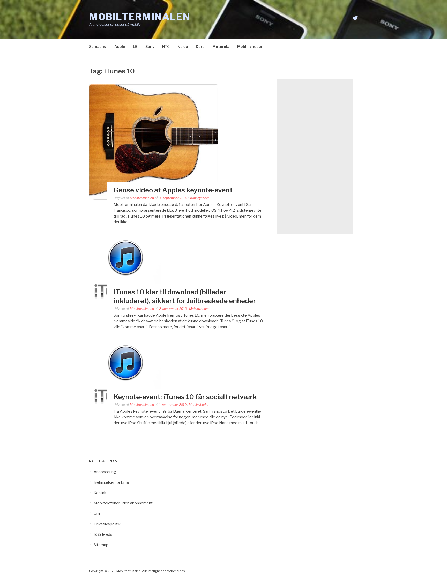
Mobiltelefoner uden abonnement (123, 503)
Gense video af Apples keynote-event (173, 190)
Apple (119, 46)
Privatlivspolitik (107, 524)
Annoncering (105, 472)
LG (135, 46)
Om (97, 513)
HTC (166, 46)
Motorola (220, 46)
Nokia (182, 46)
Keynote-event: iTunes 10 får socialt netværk (185, 397)
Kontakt (101, 492)
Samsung (98, 46)
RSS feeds (103, 534)
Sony (149, 46)
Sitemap (101, 544)
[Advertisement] (315, 156)
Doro (200, 46)
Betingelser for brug (111, 482)
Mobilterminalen (139, 17)
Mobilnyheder (250, 46)
